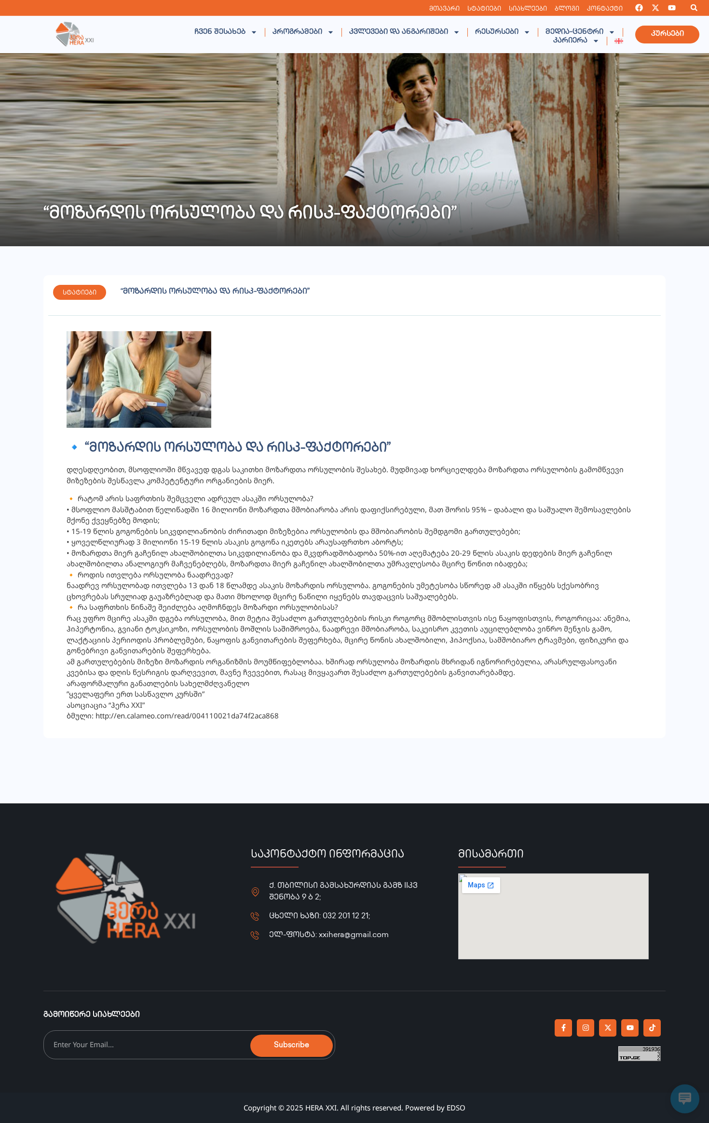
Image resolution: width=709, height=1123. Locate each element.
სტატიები (484, 9)
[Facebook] (639, 8)
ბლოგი (567, 9)
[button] (694, 7)
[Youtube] (672, 8)
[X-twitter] (655, 8)
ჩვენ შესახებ (219, 32)
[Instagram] (585, 1028)
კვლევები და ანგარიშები (398, 32)
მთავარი (444, 9)
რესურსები (496, 32)
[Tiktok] (652, 1028)
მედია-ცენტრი (574, 32)
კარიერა (570, 41)
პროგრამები (297, 32)
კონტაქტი (605, 9)
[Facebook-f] (563, 1028)
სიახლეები (528, 9)
